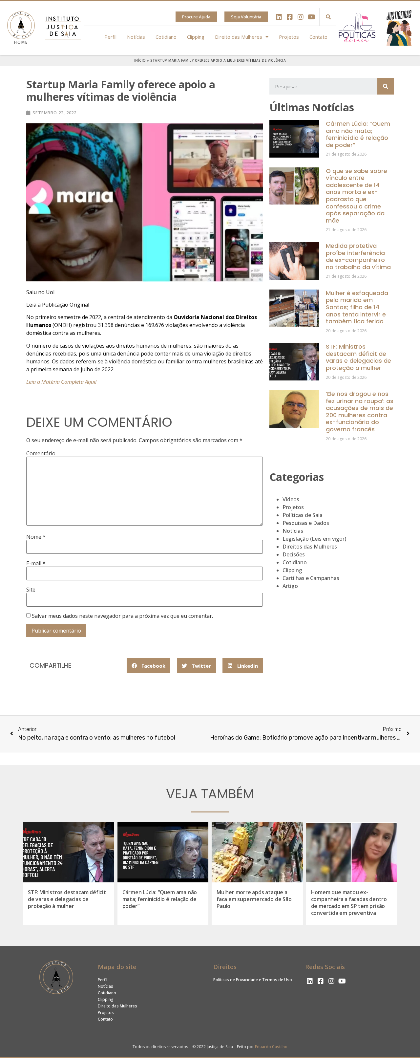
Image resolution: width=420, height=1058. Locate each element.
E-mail (36, 563)
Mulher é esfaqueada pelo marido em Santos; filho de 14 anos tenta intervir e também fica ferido (357, 307)
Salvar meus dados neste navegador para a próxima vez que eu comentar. (122, 615)
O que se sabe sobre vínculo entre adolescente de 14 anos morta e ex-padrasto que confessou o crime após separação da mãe (356, 196)
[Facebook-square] (289, 17)
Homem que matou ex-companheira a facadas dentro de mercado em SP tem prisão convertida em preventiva (349, 902)
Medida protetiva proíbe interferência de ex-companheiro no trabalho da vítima (358, 256)
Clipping (195, 36)
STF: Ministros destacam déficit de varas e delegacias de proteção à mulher (358, 357)
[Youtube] (311, 17)
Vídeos (291, 499)
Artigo (290, 586)
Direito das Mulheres (238, 36)
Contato (318, 36)
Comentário (40, 453)
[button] (196, 16)
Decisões (294, 554)
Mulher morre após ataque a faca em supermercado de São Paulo (254, 899)
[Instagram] (300, 17)
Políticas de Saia (303, 515)
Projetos (289, 36)
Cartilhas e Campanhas (311, 578)
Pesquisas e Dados (306, 523)
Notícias (136, 36)
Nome (36, 536)
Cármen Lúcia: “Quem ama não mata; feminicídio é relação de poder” (358, 134)
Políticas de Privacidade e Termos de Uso (252, 979)
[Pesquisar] (385, 86)
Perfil (110, 36)
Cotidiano (166, 36)
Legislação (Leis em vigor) (314, 538)
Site (30, 589)
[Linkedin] (279, 17)
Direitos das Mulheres (310, 546)
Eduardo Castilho (271, 1046)
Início (140, 60)
